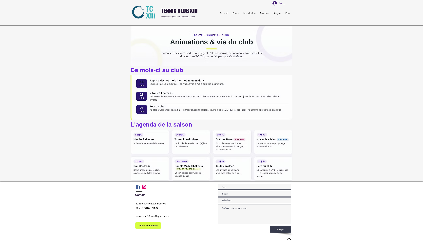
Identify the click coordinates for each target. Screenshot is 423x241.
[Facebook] (138, 187)
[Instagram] (144, 187)
